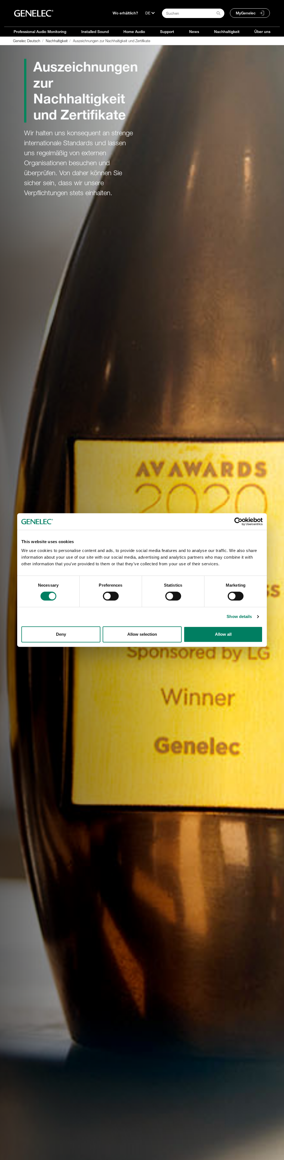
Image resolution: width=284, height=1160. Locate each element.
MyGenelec (246, 13)
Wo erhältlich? (125, 13)
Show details (239, 616)
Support (167, 31)
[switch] (111, 596)
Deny (61, 634)
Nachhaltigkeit (227, 31)
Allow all (223, 634)
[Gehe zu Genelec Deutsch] (33, 13)
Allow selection (142, 634)
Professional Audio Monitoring (40, 31)
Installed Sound (95, 31)
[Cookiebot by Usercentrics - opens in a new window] (238, 521)
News (194, 31)
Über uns (262, 31)
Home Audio (134, 31)
